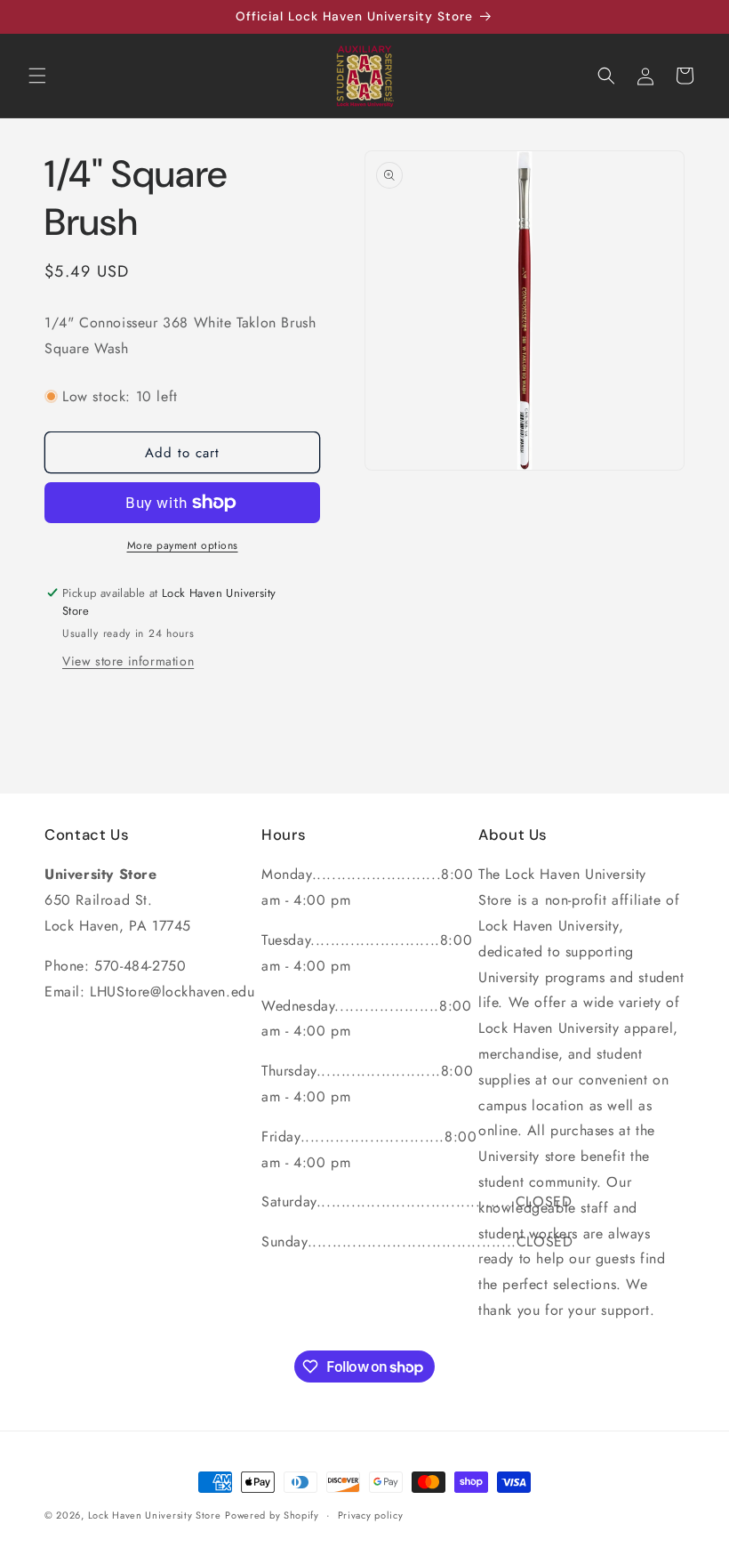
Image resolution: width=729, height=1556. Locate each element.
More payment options (182, 545)
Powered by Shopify (272, 1515)
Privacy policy (371, 1515)
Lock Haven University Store (154, 1515)
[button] (37, 75)
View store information (128, 661)
